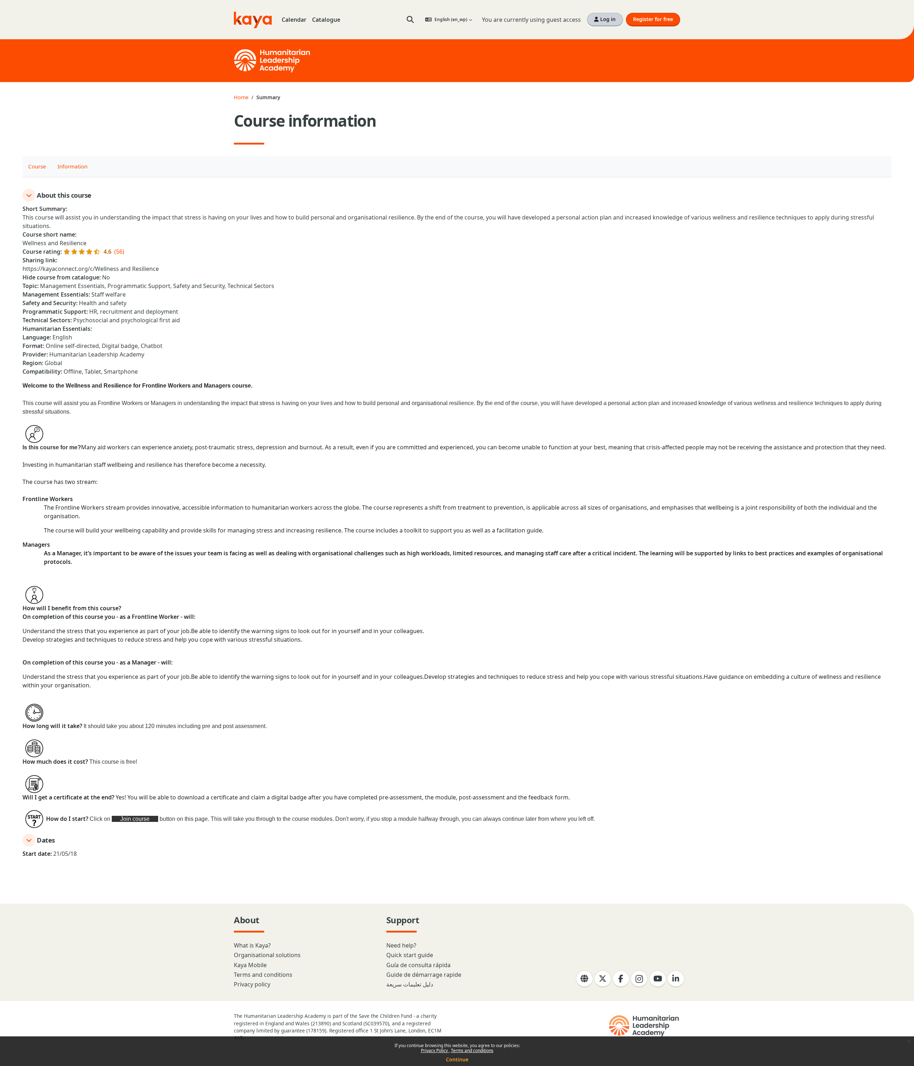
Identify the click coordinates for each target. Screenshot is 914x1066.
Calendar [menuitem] (294, 20)
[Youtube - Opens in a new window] (657, 978)
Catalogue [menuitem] (326, 20)
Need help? (401, 945)
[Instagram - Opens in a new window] (639, 978)
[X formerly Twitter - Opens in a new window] (602, 978)
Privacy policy (252, 984)
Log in (607, 19)
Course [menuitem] (37, 166)
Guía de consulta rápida (418, 965)
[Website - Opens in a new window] (584, 978)
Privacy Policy (435, 1050)
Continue (457, 1059)
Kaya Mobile (250, 965)
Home (241, 97)
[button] (410, 19)
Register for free (653, 19)
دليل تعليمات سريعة (409, 984)
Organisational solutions (267, 955)
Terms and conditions (472, 1050)
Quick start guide (409, 955)
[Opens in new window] (644, 1026)
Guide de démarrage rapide (423, 975)
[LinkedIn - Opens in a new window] (675, 978)
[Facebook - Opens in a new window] (620, 978)
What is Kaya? (252, 945)
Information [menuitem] (72, 166)
